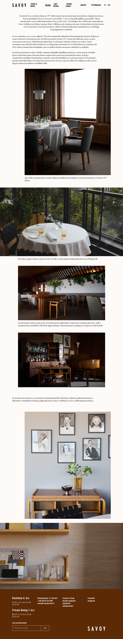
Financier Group (68, 598)
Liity (45, 628)
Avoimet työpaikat (69, 601)
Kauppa (83, 5)
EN (109, 5)
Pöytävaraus (96, 5)
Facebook (91, 598)
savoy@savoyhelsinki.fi (45, 604)
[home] (96, 628)
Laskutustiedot (68, 606)
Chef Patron (56, 5)
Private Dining (69, 5)
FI (105, 5)
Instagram (91, 601)
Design (48, 5)
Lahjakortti (67, 604)
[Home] (19, 5)
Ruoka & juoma (33, 5)
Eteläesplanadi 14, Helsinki (47, 598)
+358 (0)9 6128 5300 (45, 601)
